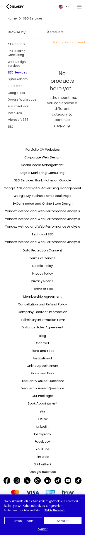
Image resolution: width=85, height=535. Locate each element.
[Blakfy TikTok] (78, 480)
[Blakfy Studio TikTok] (57, 480)
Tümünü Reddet (23, 521)
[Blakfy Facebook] (6, 480)
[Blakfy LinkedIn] (47, 480)
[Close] (79, 500)
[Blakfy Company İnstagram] (37, 480)
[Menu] (79, 7)
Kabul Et (62, 521)
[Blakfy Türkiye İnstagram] (17, 480)
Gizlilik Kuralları (54, 510)
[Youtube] (68, 480)
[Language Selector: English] (63, 6)
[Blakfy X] (27, 480)
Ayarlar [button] (43, 529)
